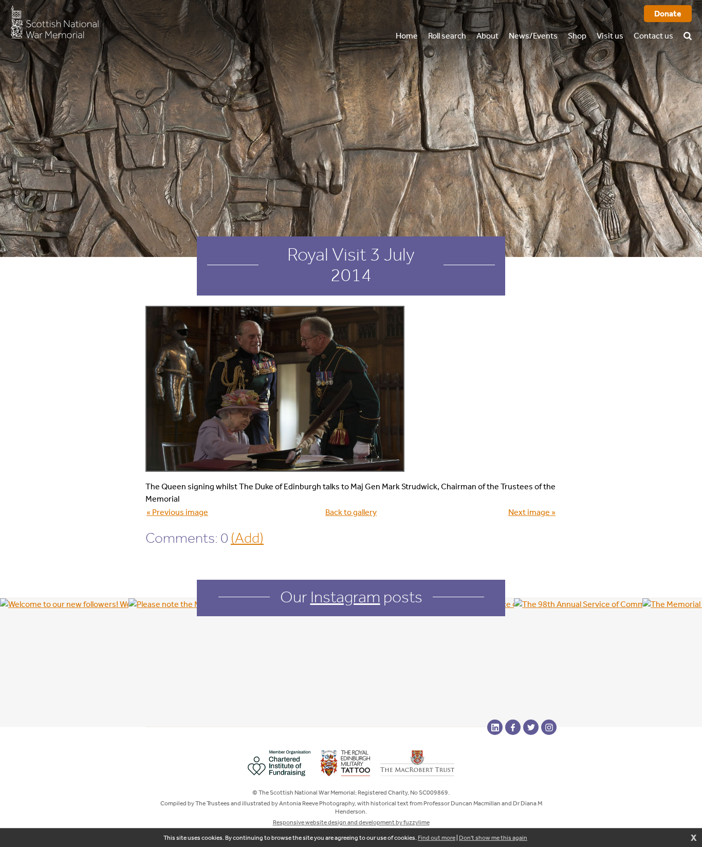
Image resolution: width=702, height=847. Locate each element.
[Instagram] (549, 727)
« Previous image (177, 512)
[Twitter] (531, 727)
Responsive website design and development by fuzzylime (351, 822)
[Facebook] (513, 727)
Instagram (345, 596)
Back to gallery (351, 512)
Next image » (532, 512)
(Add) (247, 537)
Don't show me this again (493, 837)
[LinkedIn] (495, 727)
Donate (667, 14)
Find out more (436, 837)
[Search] (687, 23)
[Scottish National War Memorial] (54, 22)
